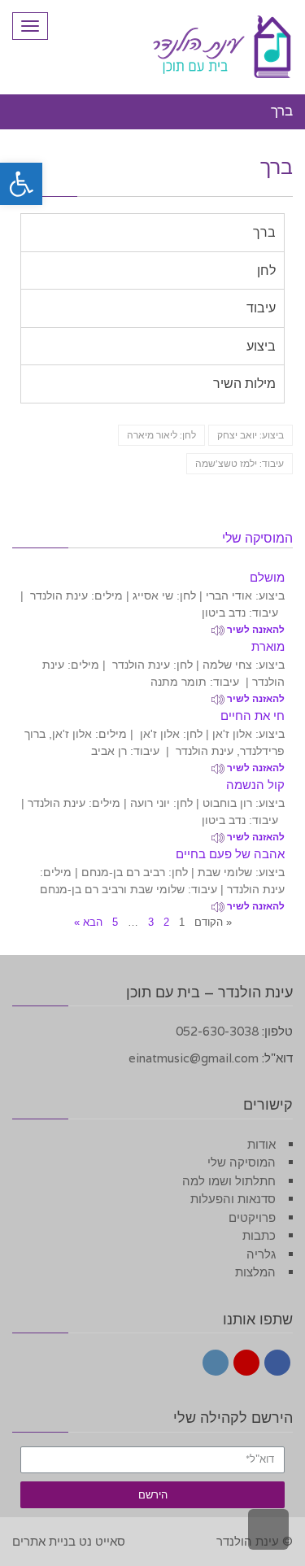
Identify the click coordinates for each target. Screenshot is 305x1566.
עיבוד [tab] (261, 307)
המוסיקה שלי (241, 1162)
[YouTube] (246, 1363)
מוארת (268, 646)
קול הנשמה (255, 784)
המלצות (255, 1272)
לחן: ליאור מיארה (161, 435)
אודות (261, 1144)
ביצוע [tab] (261, 346)
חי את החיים (252, 715)
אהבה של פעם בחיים (230, 854)
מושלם (267, 577)
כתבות (259, 1235)
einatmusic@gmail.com (194, 1058)
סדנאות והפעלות (233, 1198)
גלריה (261, 1254)
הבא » (88, 922)
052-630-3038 (217, 1031)
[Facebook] (277, 1363)
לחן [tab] (266, 270)
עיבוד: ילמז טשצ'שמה (239, 463)
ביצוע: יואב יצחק (250, 435)
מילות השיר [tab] (244, 383)
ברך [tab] (264, 232)
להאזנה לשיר (254, 629)
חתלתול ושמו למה (229, 1181)
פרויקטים (252, 1217)
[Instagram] (216, 1363)
